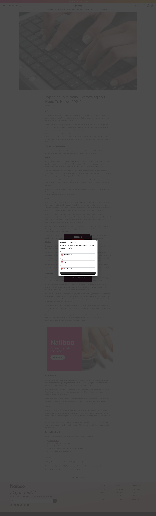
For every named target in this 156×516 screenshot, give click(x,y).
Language (63, 259)
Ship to (62, 252)
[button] (78, 254)
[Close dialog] (96, 241)
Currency (62, 266)
